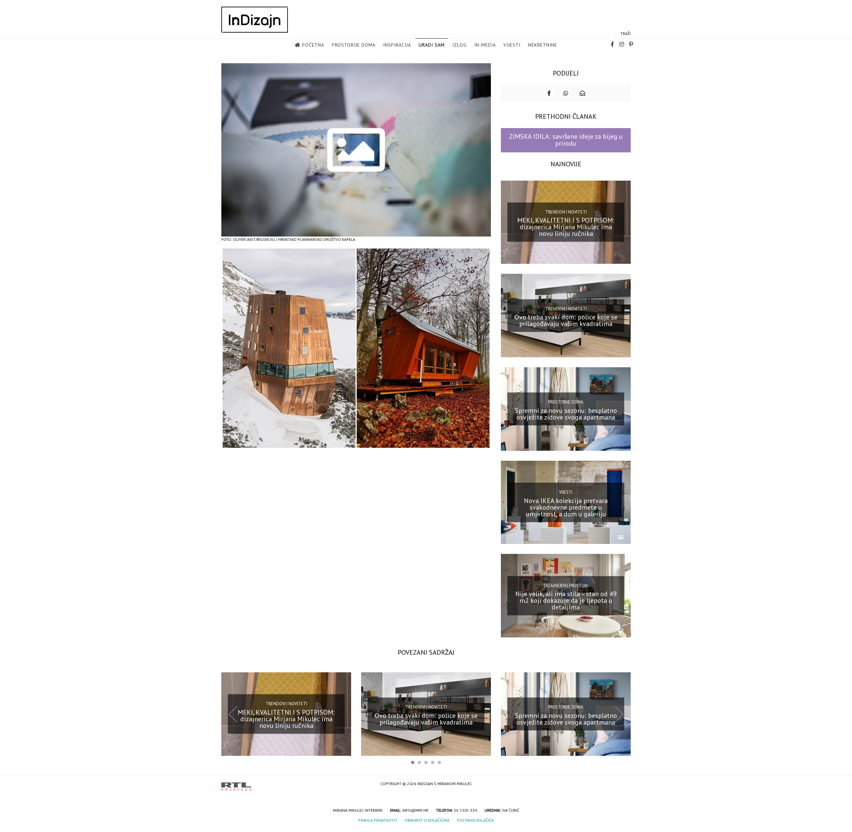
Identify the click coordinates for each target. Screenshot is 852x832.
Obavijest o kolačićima (427, 820)
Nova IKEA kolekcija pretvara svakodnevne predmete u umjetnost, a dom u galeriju (566, 507)
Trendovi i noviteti (566, 212)
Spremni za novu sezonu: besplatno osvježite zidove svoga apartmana (566, 413)
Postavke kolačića (475, 820)
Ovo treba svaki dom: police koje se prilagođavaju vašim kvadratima (566, 320)
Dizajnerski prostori (566, 585)
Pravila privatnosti (377, 820)
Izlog (459, 45)
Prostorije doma (353, 45)
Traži (625, 33)
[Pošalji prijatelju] (582, 93)
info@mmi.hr (415, 810)
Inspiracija (397, 45)
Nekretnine (542, 45)
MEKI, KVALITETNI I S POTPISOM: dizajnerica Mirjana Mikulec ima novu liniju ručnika (565, 227)
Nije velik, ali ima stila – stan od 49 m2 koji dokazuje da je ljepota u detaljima (566, 600)
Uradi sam (432, 45)
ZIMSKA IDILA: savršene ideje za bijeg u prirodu (566, 140)
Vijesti (512, 45)
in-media (485, 45)
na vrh (624, 784)
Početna (313, 45)
